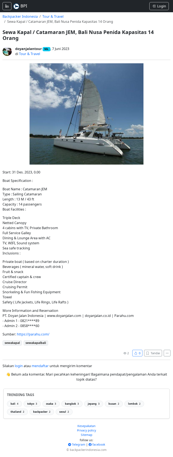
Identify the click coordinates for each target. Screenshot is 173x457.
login (19, 366)
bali (14, 404)
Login (161, 6)
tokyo (32, 404)
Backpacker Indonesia (20, 16)
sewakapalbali (36, 343)
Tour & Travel (53, 16)
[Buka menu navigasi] (7, 6)
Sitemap (86, 435)
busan (113, 404)
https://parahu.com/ (33, 334)
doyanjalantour (28, 48)
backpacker (41, 412)
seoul (64, 412)
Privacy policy (86, 430)
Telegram (78, 444)
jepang (94, 404)
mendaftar (40, 366)
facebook (98, 444)
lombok (134, 404)
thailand (17, 412)
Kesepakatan (86, 426)
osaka (51, 404)
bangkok (72, 404)
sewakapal (12, 343)
